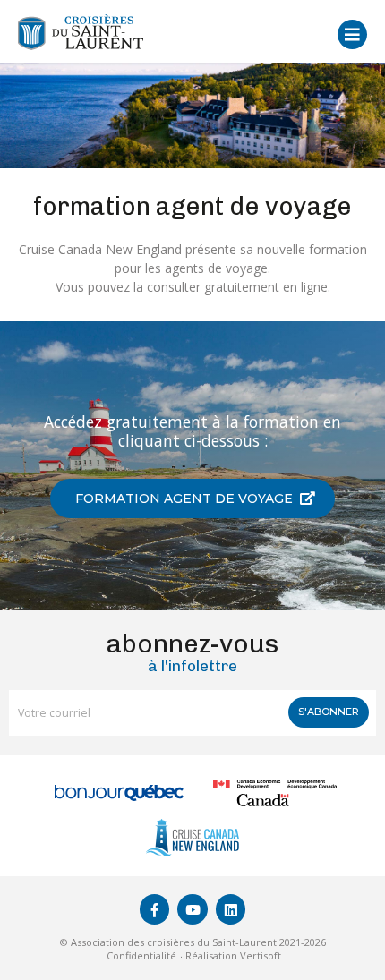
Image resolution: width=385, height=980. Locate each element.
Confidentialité (141, 955)
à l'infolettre (192, 653)
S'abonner (328, 711)
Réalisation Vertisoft (233, 955)
